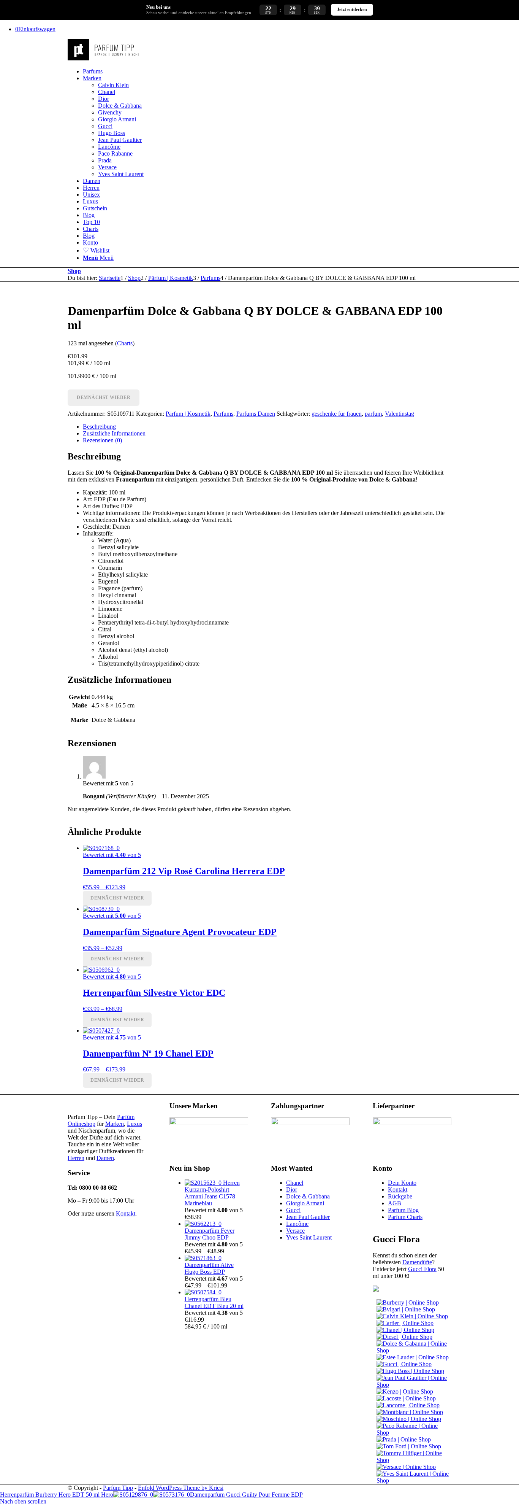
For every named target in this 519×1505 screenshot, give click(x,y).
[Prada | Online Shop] (404, 1439)
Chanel (294, 1182)
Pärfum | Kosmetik (188, 413)
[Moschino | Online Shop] (409, 1419)
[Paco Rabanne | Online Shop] (414, 1432)
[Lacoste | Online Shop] (406, 1398)
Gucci (293, 1210)
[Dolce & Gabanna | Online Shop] (414, 1350)
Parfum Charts (405, 1217)
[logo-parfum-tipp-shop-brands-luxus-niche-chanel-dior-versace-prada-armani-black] (104, 58)
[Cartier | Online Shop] (405, 1323)
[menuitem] (267, 71)
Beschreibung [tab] (99, 426)
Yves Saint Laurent (309, 1237)
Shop (74, 271)
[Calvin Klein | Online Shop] (412, 1316)
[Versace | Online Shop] (406, 1467)
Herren (76, 1158)
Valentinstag (399, 413)
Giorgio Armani (305, 1203)
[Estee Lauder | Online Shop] (413, 1357)
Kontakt (125, 1213)
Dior (291, 1189)
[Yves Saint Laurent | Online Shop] (414, 1480)
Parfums (223, 413)
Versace (295, 1230)
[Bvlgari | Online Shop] (406, 1309)
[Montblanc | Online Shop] (410, 1412)
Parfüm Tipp (118, 1487)
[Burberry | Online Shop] (408, 1302)
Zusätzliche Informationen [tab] (114, 433)
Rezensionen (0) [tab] (102, 440)
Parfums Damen (255, 413)
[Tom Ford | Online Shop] (409, 1446)
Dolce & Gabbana (308, 1196)
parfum (373, 413)
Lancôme (297, 1224)
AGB (394, 1203)
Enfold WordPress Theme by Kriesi (180, 1487)
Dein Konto (402, 1182)
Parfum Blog (403, 1210)
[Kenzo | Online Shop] (405, 1391)
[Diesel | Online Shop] (404, 1336)
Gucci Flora (422, 1269)
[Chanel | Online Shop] (405, 1330)
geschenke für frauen (337, 413)
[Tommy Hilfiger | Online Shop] (414, 1460)
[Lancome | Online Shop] (408, 1405)
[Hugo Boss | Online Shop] (410, 1371)
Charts (125, 343)
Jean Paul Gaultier (308, 1217)
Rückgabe (400, 1196)
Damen (105, 1158)
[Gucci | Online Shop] (404, 1364)
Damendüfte (417, 1262)
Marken (114, 1123)
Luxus (134, 1123)
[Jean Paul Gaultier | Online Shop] (414, 1384)
